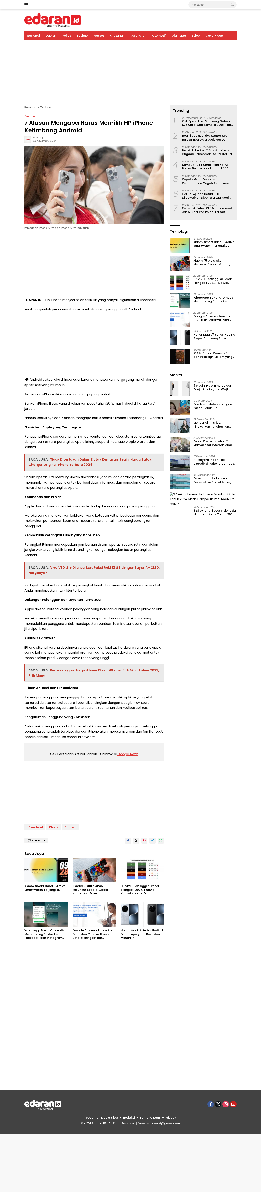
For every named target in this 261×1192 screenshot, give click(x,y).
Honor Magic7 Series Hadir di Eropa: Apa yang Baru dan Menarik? (142, 934)
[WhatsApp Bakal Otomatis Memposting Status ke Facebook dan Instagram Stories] (46, 914)
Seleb (196, 36)
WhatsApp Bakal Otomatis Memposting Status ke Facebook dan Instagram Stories (44, 934)
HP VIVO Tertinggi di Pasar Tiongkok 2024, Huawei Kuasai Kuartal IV (140, 889)
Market (99, 36)
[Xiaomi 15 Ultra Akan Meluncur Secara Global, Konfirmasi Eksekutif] (94, 870)
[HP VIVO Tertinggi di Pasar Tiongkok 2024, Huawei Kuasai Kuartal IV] (142, 870)
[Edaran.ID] (52, 20)
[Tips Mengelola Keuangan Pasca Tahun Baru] (180, 407)
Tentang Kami (150, 1118)
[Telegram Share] (152, 841)
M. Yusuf (38, 138)
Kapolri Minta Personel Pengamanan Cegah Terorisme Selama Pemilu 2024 (205, 181)
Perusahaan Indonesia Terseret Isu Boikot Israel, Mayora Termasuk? (212, 480)
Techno (82, 36)
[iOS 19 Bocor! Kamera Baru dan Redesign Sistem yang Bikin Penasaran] (180, 356)
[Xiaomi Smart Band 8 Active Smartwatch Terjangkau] (46, 870)
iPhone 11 (70, 827)
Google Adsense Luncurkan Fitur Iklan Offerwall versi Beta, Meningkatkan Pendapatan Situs (93, 934)
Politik (66, 36)
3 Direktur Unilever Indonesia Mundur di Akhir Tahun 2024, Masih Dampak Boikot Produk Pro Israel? (214, 512)
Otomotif (159, 36)
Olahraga (178, 36)
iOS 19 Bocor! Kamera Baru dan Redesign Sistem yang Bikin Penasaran (213, 355)
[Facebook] (210, 1104)
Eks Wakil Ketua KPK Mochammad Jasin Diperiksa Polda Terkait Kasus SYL (207, 210)
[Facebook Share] (128, 841)
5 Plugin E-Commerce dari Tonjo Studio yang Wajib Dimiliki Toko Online (212, 387)
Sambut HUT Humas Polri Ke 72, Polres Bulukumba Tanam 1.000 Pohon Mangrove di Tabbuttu (205, 166)
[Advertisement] (130, 72)
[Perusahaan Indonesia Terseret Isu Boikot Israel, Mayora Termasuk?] (180, 481)
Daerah (51, 36)
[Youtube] (233, 1104)
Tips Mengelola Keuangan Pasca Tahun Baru (212, 406)
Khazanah (117, 36)
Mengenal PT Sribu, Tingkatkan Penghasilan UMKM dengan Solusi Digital (213, 424)
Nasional (33, 36)
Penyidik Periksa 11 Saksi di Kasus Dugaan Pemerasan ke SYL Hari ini (207, 152)
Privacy (170, 1118)
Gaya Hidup (214, 36)
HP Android (35, 827)
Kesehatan (138, 36)
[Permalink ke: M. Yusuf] (27, 139)
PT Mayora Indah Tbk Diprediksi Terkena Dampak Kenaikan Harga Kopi (213, 461)
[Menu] (27, 4)
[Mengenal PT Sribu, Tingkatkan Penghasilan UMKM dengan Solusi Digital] (180, 425)
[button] (232, 4)
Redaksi (129, 1118)
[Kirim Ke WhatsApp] (161, 841)
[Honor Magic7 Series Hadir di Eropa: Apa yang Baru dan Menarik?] (142, 914)
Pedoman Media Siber (102, 1118)
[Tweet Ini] (136, 841)
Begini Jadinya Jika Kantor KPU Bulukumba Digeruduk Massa (205, 137)
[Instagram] (225, 1104)
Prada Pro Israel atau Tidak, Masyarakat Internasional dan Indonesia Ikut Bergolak (214, 443)
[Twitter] (218, 1104)
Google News (127, 754)
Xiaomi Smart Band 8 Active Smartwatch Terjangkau (44, 888)
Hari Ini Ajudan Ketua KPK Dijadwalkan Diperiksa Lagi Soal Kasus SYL (205, 195)
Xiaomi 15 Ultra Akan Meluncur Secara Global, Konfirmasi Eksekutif (91, 889)
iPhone (53, 827)
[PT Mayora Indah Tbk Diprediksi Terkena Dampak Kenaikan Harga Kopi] (180, 463)
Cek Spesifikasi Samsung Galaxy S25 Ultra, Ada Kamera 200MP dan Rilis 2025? (207, 123)
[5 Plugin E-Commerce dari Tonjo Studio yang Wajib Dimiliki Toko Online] (180, 388)
